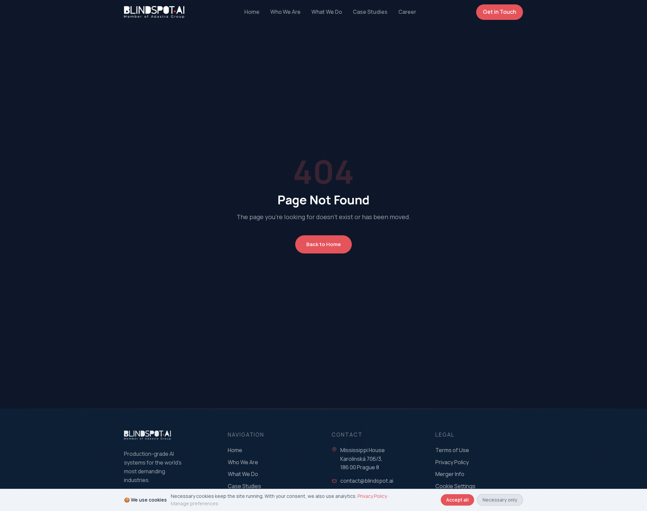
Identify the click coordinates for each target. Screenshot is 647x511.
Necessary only (500, 500)
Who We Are (285, 11)
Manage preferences (194, 503)
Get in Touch (499, 11)
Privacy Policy (452, 462)
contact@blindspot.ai (366, 480)
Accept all (457, 500)
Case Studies (370, 11)
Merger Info (449, 474)
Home (251, 11)
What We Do (326, 11)
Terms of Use (452, 450)
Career (407, 11)
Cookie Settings (455, 486)
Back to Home (323, 244)
